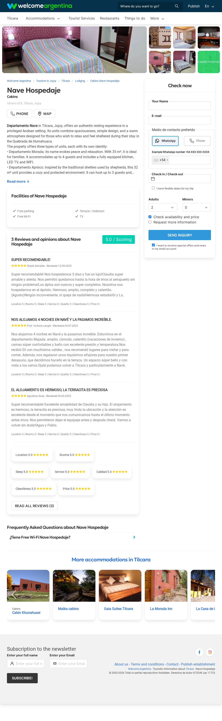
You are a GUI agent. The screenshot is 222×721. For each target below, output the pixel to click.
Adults (154, 199)
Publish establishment (198, 664)
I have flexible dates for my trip (174, 188)
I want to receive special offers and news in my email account (179, 247)
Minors (187, 199)
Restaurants (109, 18)
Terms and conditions (147, 664)
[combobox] (160, 160)
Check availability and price (175, 217)
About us (121, 664)
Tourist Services (82, 18)
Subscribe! (22, 678)
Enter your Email (62, 655)
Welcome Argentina (139, 668)
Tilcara (12, 18)
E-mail (157, 116)
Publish (194, 6)
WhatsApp (169, 141)
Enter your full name (22, 655)
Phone (200, 141)
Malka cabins (68, 609)
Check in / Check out (167, 174)
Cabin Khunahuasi (26, 613)
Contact (172, 664)
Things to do (134, 18)
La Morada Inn (161, 609)
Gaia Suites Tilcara (118, 609)
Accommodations (40, 18)
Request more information (174, 222)
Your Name (160, 101)
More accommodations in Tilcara (111, 559)
